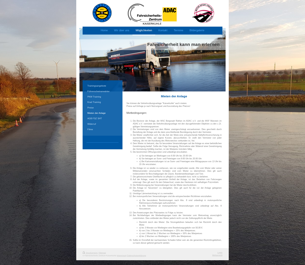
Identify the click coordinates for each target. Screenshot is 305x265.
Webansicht (217, 255)
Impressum (121, 256)
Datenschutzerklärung (136, 256)
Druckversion (91, 253)
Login (219, 253)
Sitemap (102, 253)
